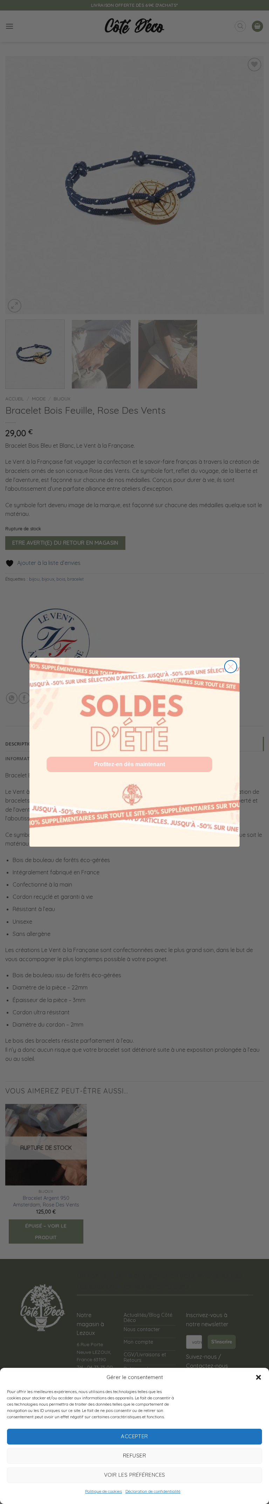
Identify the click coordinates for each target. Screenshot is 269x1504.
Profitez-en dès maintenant (129, 764)
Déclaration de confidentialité (152, 1491)
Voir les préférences (134, 1474)
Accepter (134, 1436)
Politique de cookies (103, 1491)
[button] (258, 1377)
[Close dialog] (231, 666)
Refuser (134, 1455)
